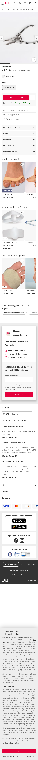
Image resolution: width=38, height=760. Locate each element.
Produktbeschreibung (11, 127)
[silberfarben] (3, 76)
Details (6, 133)
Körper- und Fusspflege (25, 9)
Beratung (6, 498)
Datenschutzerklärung (12, 743)
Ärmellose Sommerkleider (14, 313)
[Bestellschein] (25, 3)
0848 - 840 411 (9, 477)
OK (19, 751)
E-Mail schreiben (10, 414)
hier (33, 665)
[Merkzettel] (30, 3)
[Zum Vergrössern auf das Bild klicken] (34, 59)
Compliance (24, 570)
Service (5, 491)
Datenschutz (30, 564)
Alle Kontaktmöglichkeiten (16, 420)
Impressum (14, 570)
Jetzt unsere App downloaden (19, 515)
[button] (2, 3)
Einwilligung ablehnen (10, 756)
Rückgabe (7, 139)
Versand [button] (27, 70)
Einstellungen (30, 756)
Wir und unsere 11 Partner (12, 638)
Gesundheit (12, 9)
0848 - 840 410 (9, 437)
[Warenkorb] (35, 3)
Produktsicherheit (10, 145)
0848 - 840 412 (9, 456)
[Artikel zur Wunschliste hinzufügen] (32, 97)
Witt (4, 485)
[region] (19, 694)
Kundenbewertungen (11, 151)
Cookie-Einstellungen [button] (19, 575)
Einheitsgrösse (9, 87)
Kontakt (5, 407)
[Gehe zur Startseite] (8, 3)
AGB (22, 564)
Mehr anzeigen (10, 389)
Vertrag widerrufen (10, 564)
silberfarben (10, 76)
